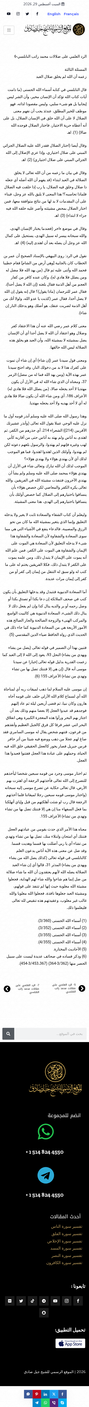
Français (75, 14)
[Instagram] (66, 1301)
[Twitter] (27, 14)
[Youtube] (55, 1301)
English (54, 14)
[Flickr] (9, 1301)
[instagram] (18, 14)
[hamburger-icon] (9, 30)
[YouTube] (9, 14)
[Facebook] (37, 14)
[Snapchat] (44, 1312)
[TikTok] (32, 1301)
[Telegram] (44, 1301)
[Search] (8, 1034)
